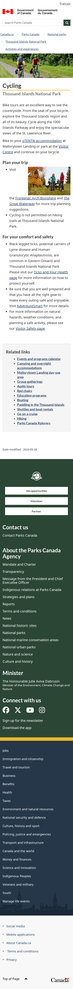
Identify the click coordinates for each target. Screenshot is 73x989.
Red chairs (24, 391)
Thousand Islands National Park (25, 42)
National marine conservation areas (31, 640)
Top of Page (11, 979)
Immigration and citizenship (23, 759)
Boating (22, 400)
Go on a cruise (27, 414)
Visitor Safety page (30, 328)
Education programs (31, 395)
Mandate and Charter (19, 564)
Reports (9, 604)
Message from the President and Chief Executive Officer (33, 580)
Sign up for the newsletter (23, 720)
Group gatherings (29, 382)
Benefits (8, 784)
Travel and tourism (16, 767)
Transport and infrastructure (23, 843)
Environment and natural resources (28, 809)
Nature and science (18, 654)
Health (7, 792)
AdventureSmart (30, 306)
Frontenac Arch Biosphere (35, 198)
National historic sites (19, 625)
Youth (7, 893)
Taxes (7, 801)
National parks (57, 34)
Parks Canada (30, 34)
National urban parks (19, 647)
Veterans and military (18, 884)
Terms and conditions (19, 611)
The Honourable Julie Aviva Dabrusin (36, 685)
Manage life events (16, 901)
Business (9, 776)
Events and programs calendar (39, 359)
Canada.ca (7, 34)
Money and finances (17, 859)
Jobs (6, 750)
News (7, 618)
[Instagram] (42, 711)
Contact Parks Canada (20, 535)
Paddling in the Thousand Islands (40, 405)
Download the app (17, 727)
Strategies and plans (18, 597)
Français (65, 3)
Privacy (11, 960)
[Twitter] (17, 711)
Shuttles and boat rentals (35, 409)
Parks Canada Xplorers (33, 423)
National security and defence (24, 817)
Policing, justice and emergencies (27, 834)
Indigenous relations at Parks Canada (32, 589)
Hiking (21, 418)
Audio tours (25, 386)
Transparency (13, 571)
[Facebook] (6, 711)
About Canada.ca (18, 943)
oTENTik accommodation (42, 140)
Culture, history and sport (21, 826)
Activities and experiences (22, 49)
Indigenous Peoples (17, 876)
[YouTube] (30, 711)
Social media (15, 926)
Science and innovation (19, 868)
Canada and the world (18, 851)
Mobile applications (20, 934)
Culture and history (18, 661)
